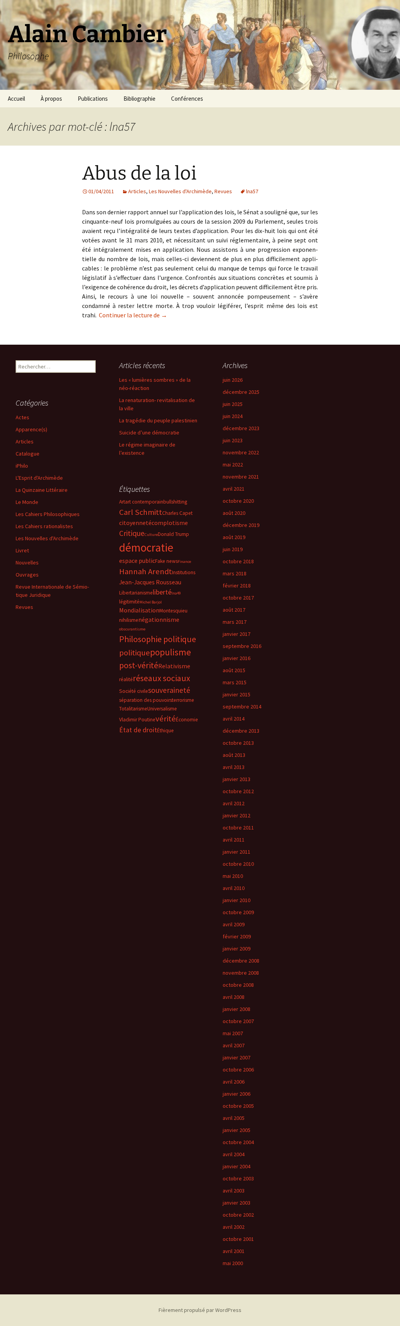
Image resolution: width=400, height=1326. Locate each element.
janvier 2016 (236, 658)
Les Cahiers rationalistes (44, 526)
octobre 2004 (238, 1142)
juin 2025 (233, 404)
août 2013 (234, 754)
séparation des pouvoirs (145, 700)
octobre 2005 (238, 1105)
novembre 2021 (241, 476)
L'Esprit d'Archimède (39, 477)
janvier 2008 (236, 1009)
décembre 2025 (241, 391)
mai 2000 (233, 1263)
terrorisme (183, 700)
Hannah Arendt (145, 571)
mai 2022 (233, 464)
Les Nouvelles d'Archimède (180, 191)
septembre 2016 (242, 646)
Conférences (187, 98)
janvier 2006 (236, 1093)
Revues (223, 191)
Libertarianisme (136, 592)
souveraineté (169, 690)
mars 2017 (234, 621)
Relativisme (174, 666)
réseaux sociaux (161, 678)
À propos (51, 98)
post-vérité (138, 665)
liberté (162, 591)
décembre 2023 (241, 428)
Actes (22, 417)
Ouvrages (27, 574)
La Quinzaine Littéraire (42, 489)
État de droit (138, 729)
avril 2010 (234, 888)
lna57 (252, 191)
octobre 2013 (238, 742)
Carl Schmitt (140, 512)
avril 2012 (234, 803)
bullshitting (175, 501)
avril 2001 (234, 1251)
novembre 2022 (241, 452)
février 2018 (237, 585)
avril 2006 (234, 1081)
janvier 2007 (236, 1057)
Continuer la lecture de (133, 315)
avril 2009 (234, 924)
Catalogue (27, 453)
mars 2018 (234, 573)
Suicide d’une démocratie (149, 432)
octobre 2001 (238, 1238)
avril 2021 (234, 488)
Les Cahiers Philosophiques (48, 514)
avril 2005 (234, 1117)
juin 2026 (233, 379)
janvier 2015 (236, 694)
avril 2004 (234, 1154)
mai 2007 (233, 1033)
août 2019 (234, 537)
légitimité (129, 601)
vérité (165, 719)
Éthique (165, 730)
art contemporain (144, 501)
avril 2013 (234, 767)
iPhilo (22, 465)
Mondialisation (139, 610)
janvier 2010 (236, 900)
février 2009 (237, 936)
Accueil (16, 98)
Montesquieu (173, 610)
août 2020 (234, 512)
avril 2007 (234, 1045)
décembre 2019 (241, 525)
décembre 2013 (241, 730)
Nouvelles (27, 562)
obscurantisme (132, 629)
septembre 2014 (242, 706)
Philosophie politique (157, 639)
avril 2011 (234, 839)
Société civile (133, 691)
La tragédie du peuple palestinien (158, 420)
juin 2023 (233, 440)
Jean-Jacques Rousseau (150, 582)
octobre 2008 (238, 984)
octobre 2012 (238, 791)
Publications (93, 98)
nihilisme (128, 620)
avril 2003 (234, 1190)
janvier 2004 (236, 1166)
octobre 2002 (238, 1214)
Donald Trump (173, 534)
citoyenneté (135, 523)
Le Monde (27, 501)
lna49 (176, 593)
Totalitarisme (133, 708)
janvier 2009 (236, 948)
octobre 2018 (238, 561)
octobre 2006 (238, 1069)
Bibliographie (139, 98)
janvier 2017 (236, 633)
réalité (126, 679)
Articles (137, 191)
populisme (170, 652)
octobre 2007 (238, 1021)
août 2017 (234, 609)
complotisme (170, 523)
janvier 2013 (236, 779)
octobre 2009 (238, 912)
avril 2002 (234, 1226)
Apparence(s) (31, 429)
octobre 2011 (238, 827)
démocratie (146, 547)
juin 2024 (233, 416)
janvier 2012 (236, 815)
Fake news (166, 561)
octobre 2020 (238, 500)
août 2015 (234, 670)
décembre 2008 (241, 960)
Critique (132, 533)
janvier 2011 (236, 851)
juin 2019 (233, 549)
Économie (187, 719)
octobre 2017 (238, 597)
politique (134, 653)
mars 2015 (234, 682)
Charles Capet (177, 513)
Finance (184, 561)
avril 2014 (234, 718)
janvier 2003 (236, 1202)
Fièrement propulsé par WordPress (200, 1310)
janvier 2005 (236, 1130)
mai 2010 (233, 875)
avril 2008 (234, 996)
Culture (151, 534)
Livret (22, 550)
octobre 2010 (238, 863)
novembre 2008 (241, 972)
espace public (137, 560)
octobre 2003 (238, 1178)
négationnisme (158, 619)
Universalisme (162, 708)
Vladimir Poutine (137, 719)
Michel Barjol (150, 602)
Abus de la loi (139, 173)
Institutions (183, 572)
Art (122, 501)
